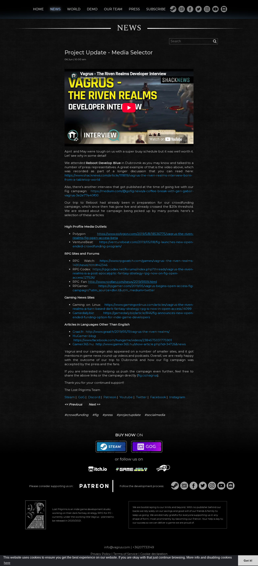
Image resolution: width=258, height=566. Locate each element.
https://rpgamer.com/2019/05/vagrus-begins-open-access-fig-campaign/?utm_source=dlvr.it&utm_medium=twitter (133, 288)
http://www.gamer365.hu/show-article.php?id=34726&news (141, 344)
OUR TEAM (113, 9)
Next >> (94, 404)
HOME (38, 9)
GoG (81, 397)
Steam (69, 397)
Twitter (141, 397)
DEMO (92, 9)
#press (107, 415)
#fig (95, 415)
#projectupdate (128, 415)
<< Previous (73, 404)
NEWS (55, 9)
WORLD (73, 9)
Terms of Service (125, 554)
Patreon (109, 397)
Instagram (177, 397)
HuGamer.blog (84, 336)
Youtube (126, 397)
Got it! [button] (248, 560)
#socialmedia (155, 415)
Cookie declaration (153, 554)
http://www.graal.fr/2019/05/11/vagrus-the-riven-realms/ (128, 332)
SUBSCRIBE (156, 9)
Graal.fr (78, 332)
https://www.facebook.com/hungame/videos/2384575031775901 (122, 340)
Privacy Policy (101, 554)
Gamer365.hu (83, 344)
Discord (94, 397)
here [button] (7, 563)
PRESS (134, 9)
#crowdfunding (76, 415)
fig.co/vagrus (147, 375)
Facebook (158, 397)
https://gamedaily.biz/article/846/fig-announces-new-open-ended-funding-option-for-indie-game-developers (133, 315)
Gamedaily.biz (83, 313)
